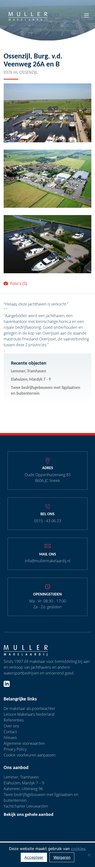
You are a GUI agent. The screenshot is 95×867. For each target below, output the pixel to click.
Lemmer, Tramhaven (28, 371)
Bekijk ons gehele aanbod (28, 814)
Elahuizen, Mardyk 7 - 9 (31, 379)
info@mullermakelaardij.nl (47, 560)
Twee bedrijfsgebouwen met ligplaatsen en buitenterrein (45, 391)
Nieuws (10, 737)
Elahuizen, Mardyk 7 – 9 (24, 783)
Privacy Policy (15, 749)
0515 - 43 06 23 (47, 520)
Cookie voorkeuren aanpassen (30, 755)
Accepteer (33, 857)
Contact (10, 731)
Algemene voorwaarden (24, 743)
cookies (78, 848)
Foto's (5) (18, 283)
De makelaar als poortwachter (29, 708)
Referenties (14, 720)
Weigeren (61, 857)
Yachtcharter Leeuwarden (26, 806)
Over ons (11, 726)
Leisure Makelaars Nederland (29, 714)
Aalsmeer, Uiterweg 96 (23, 788)
